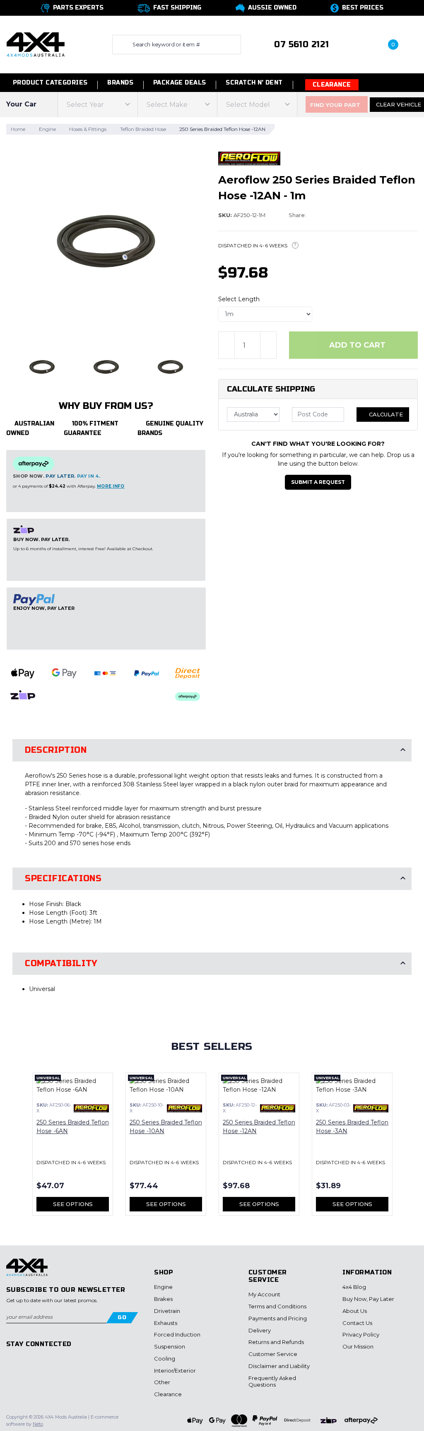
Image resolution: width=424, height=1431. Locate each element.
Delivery (259, 1330)
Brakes (163, 1299)
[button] (358, 44)
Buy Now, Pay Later (368, 1299)
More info (111, 486)
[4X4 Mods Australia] (36, 44)
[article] (72, 1149)
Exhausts (165, 1323)
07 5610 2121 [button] (301, 44)
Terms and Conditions (277, 1306)
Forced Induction (177, 1334)
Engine (163, 1287)
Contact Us (357, 1323)
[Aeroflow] (249, 158)
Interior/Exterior (175, 1370)
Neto (38, 1424)
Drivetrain (167, 1311)
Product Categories (49, 82)
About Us (354, 1311)
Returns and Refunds (276, 1342)
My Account (264, 1294)
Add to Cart (356, 345)
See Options (73, 1204)
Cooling (164, 1358)
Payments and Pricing (277, 1318)
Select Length (239, 299)
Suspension (169, 1346)
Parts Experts (78, 7)
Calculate (385, 414)
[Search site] (120, 44)
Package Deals (179, 82)
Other (162, 1382)
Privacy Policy (360, 1334)
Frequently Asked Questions (272, 1381)
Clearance (332, 84)
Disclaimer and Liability (279, 1366)
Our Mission (357, 1346)
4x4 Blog (354, 1287)
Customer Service (272, 1354)
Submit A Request (318, 482)
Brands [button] (120, 82)
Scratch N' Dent (254, 82)
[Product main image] (106, 241)
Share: (298, 215)
